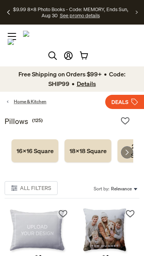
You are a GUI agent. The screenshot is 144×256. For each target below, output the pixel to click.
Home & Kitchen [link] (30, 101)
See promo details (71, 18)
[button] (68, 55)
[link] (35, 150)
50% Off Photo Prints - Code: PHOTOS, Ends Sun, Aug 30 (70, 8)
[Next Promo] (137, 12)
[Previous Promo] (8, 12)
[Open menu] (12, 36)
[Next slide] (127, 152)
